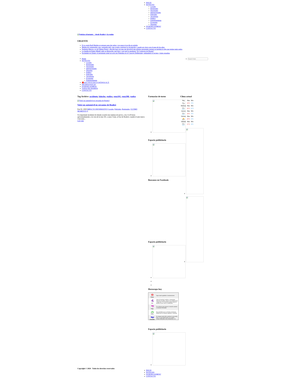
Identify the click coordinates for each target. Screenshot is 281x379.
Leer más (80, 121)
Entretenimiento (155, 20)
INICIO (148, 3)
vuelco (133, 96)
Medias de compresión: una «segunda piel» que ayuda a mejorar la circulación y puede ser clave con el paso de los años (123, 47)
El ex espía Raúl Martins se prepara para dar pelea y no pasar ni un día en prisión (110, 45)
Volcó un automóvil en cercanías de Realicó (96, 105)
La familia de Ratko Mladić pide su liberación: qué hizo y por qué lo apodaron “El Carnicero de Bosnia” (118, 51)
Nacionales (154, 11)
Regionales (154, 9)
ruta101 (117, 96)
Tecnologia (154, 16)
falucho (102, 96)
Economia (153, 22)
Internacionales (155, 13)
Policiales (153, 14)
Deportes (153, 24)
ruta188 (125, 96)
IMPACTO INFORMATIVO (97, 109)
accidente (93, 96)
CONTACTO (151, 28)
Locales (153, 7)
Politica (153, 18)
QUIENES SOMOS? (153, 26)
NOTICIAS (150, 5)
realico (110, 96)
